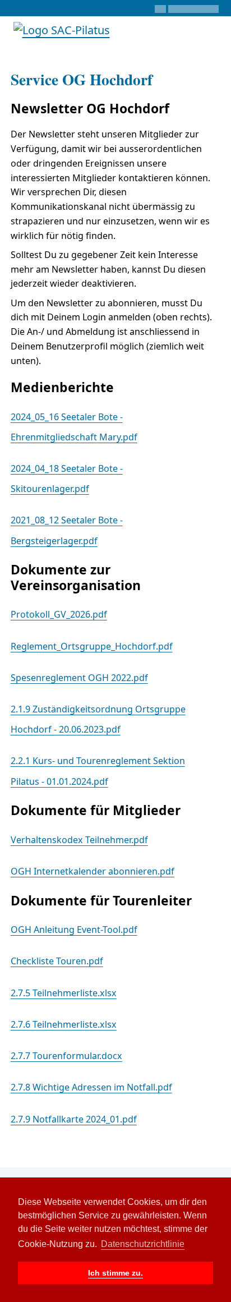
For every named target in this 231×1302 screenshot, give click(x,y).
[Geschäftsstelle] (15, 8)
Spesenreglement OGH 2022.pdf (79, 677)
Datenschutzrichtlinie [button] (142, 1244)
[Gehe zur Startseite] (61, 28)
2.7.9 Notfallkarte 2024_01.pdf (74, 1119)
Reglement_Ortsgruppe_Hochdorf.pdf (92, 646)
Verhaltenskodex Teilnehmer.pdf (79, 840)
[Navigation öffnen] (213, 29)
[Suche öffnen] (182, 29)
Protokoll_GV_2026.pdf (59, 614)
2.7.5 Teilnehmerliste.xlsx (64, 993)
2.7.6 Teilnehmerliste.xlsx (64, 1024)
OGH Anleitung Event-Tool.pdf (74, 929)
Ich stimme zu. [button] (115, 1272)
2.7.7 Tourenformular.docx (66, 1056)
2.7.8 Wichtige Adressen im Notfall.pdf (91, 1087)
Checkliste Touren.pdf (57, 961)
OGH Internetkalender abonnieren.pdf (92, 871)
